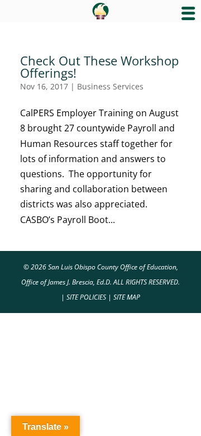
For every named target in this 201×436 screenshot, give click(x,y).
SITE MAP (126, 297)
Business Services (110, 86)
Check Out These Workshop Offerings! (99, 66)
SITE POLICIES (86, 297)
